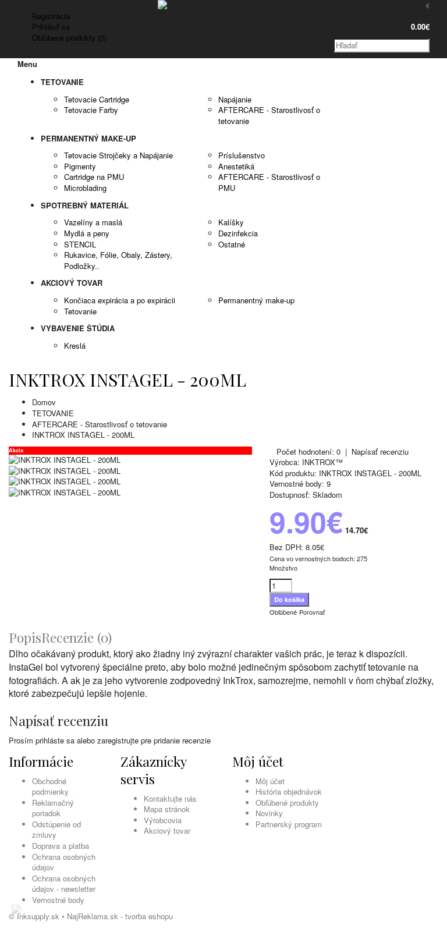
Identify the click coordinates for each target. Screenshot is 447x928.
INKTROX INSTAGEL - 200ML (83, 434)
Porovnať (312, 612)
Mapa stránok (167, 808)
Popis (25, 637)
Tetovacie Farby (91, 109)
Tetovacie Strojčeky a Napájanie (118, 155)
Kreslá (75, 345)
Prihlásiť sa (51, 26)
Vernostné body (58, 899)
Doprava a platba (60, 845)
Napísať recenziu (380, 451)
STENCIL (80, 244)
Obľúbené (283, 612)
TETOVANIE (53, 413)
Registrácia (51, 16)
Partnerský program (289, 824)
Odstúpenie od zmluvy (56, 830)
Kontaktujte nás (170, 798)
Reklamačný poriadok (53, 808)
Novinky (269, 813)
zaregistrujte (118, 740)
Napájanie (234, 99)
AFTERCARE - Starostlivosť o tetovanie (269, 115)
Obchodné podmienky (50, 786)
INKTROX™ (322, 461)
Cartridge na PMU (94, 176)
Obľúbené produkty (287, 802)
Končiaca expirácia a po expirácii (119, 300)
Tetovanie (80, 311)
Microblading (85, 187)
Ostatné (231, 244)
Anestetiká (236, 166)
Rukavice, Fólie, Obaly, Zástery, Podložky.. (118, 260)
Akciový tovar (167, 830)
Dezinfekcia (238, 233)
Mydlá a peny (86, 233)
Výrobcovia (163, 820)
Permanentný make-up (256, 300)
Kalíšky (231, 222)
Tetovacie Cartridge (96, 99)
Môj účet (270, 781)
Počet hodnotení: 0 (308, 451)
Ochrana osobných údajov (63, 862)
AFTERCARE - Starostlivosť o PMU (269, 182)
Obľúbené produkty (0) (69, 37)
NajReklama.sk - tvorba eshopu (120, 916)
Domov (44, 402)
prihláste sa (55, 740)
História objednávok (289, 791)
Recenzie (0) (76, 637)
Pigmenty (80, 166)
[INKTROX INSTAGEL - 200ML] (64, 459)
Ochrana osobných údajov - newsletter (63, 884)
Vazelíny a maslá (93, 222)
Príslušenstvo (241, 155)
